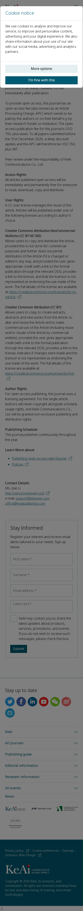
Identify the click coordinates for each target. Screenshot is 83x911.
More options (41, 68)
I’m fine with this (41, 80)
